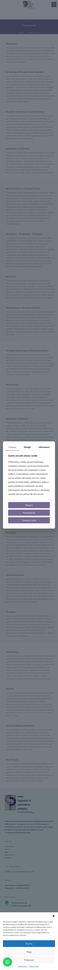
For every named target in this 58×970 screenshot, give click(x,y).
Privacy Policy (34, 966)
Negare (29, 505)
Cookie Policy (22, 966)
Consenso (12, 447)
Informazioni (44, 447)
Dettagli (27, 447)
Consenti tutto (29, 520)
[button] (53, 916)
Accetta (29, 943)
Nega (29, 952)
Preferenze (29, 960)
